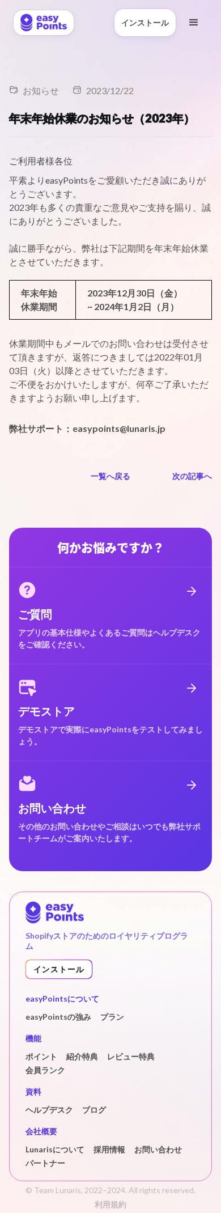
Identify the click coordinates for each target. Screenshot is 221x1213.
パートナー (45, 1163)
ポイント (41, 1056)
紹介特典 (82, 1056)
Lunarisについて (55, 1149)
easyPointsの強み (58, 1016)
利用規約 (110, 1204)
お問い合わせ (158, 1149)
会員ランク (45, 1070)
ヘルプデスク (49, 1109)
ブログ (94, 1109)
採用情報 (109, 1149)
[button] (193, 22)
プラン (112, 1016)
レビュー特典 (131, 1056)
